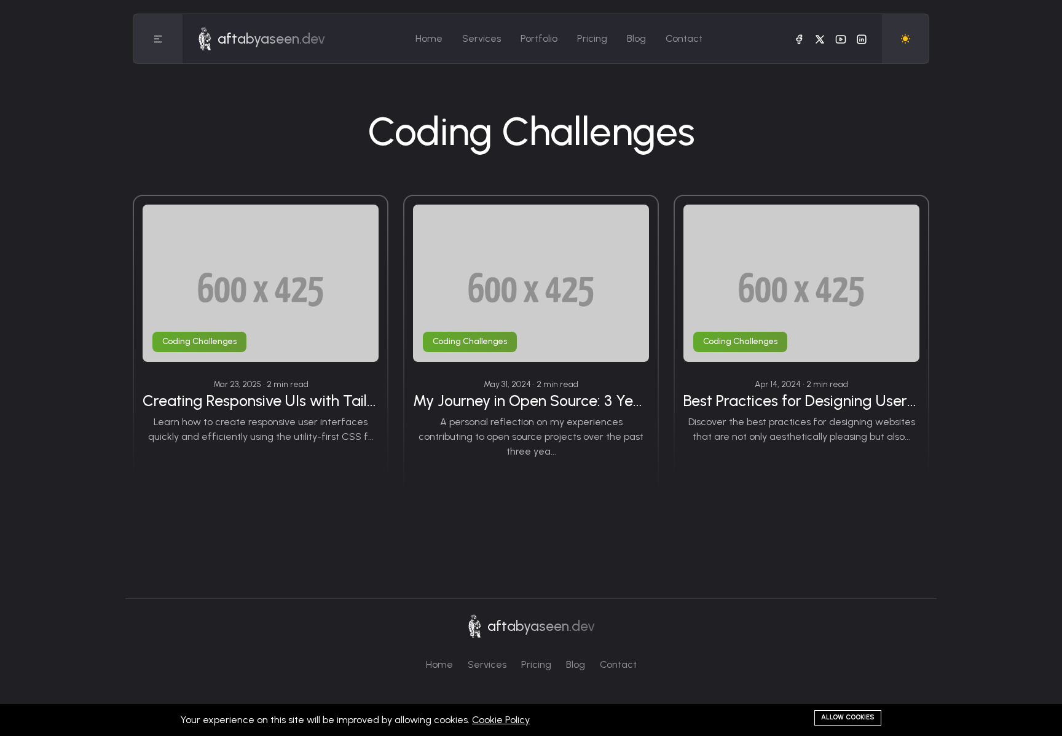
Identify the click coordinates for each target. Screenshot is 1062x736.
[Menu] (158, 38)
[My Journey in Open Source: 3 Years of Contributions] (531, 283)
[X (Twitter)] (819, 38)
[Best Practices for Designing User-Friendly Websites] (801, 283)
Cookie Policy (501, 720)
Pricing (592, 38)
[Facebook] (798, 38)
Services (481, 38)
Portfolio (539, 38)
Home (428, 38)
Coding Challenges (199, 341)
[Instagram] (861, 38)
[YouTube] (840, 38)
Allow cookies (848, 717)
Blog (636, 38)
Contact (684, 38)
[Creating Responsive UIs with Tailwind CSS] (260, 283)
